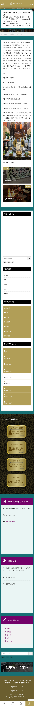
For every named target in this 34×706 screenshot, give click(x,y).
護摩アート (8, 331)
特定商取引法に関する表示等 (20, 683)
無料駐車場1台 (10, 521)
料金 (5, 262)
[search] (29, 258)
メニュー (13, 704)
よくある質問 (20, 680)
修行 (6, 313)
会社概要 (7, 683)
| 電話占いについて (17, 691)
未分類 (7, 326)
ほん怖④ (6, 284)
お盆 (5, 289)
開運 (9, 262)
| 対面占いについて (17, 687)
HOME (5, 34)
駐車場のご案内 (17, 667)
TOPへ (29, 704)
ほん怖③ (6, 294)
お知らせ (12, 34)
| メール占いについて (18, 695)
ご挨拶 (5, 680)
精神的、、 (6, 275)
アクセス (28, 680)
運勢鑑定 (7, 336)
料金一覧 (11, 680)
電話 (21, 704)
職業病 (5, 280)
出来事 (7, 317)
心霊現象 (7, 322)
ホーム (4, 704)
